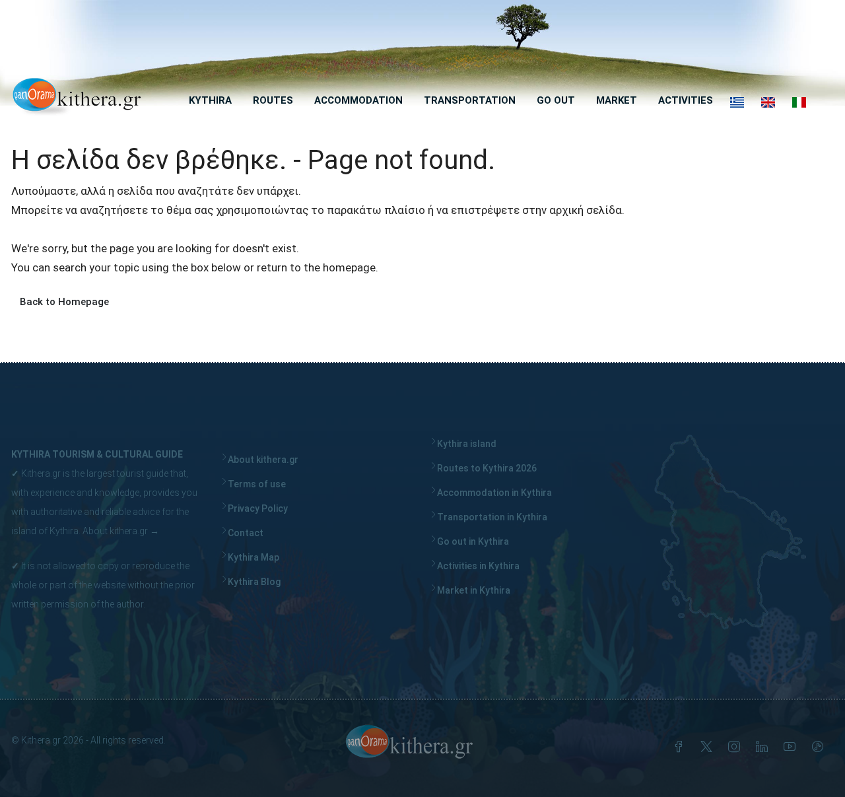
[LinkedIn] (764, 748)
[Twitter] (709, 748)
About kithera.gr (115, 531)
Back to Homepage (64, 302)
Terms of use (257, 484)
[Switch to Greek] (737, 102)
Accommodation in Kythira (494, 492)
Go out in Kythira (473, 541)
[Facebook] (681, 748)
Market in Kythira (473, 590)
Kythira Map (253, 557)
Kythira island (466, 443)
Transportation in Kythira (492, 517)
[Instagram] (736, 748)
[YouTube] (792, 748)
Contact (245, 533)
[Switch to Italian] (799, 102)
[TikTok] (819, 748)
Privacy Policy (258, 508)
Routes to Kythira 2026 (487, 468)
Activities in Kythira (478, 566)
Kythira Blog (254, 581)
